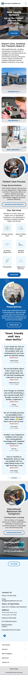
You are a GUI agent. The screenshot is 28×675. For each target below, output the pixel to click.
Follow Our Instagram (13, 551)
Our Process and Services (14, 204)
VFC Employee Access (9, 621)
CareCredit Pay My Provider (11, 630)
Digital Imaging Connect (7, 625)
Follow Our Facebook (13, 547)
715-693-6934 (11, 596)
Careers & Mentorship (9, 618)
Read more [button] (14, 358)
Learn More (14, 275)
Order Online (14, 325)
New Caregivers (13, 150)
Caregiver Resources (14, 533)
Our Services (13, 121)
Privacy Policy (14, 669)
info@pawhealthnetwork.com (12, 601)
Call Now (14, 33)
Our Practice (13, 92)
